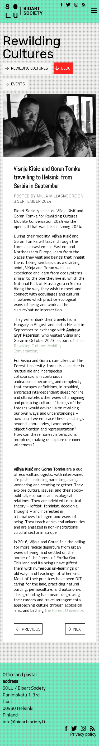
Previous (31, 629)
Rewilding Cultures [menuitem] (29, 68)
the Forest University (64, 610)
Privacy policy (83, 734)
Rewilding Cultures (32, 47)
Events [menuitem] (18, 84)
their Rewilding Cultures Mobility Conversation (49, 345)
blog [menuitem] (65, 68)
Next (78, 629)
